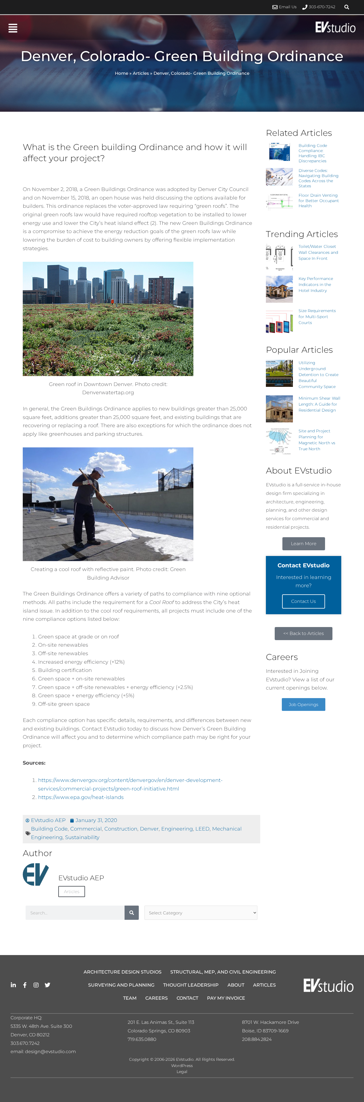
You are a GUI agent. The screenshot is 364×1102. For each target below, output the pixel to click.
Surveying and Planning (121, 985)
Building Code (49, 829)
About (236, 985)
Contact (187, 998)
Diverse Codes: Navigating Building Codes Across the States (319, 178)
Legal (182, 1071)
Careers (156, 998)
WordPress (182, 1065)
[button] (347, 7)
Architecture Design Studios (123, 972)
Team (129, 998)
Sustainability (82, 837)
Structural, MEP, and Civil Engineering (223, 972)
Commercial (86, 829)
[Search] (132, 913)
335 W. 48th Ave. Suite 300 (43, 1026)
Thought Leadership (191, 985)
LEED (202, 829)
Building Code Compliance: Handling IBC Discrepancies (313, 153)
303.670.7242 (25, 1043)
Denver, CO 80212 (30, 1034)
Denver (149, 829)
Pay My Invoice (226, 998)
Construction (120, 829)
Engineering (177, 829)
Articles (141, 73)
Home (121, 73)
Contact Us (303, 601)
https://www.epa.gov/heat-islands (81, 797)
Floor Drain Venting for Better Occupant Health (319, 200)
